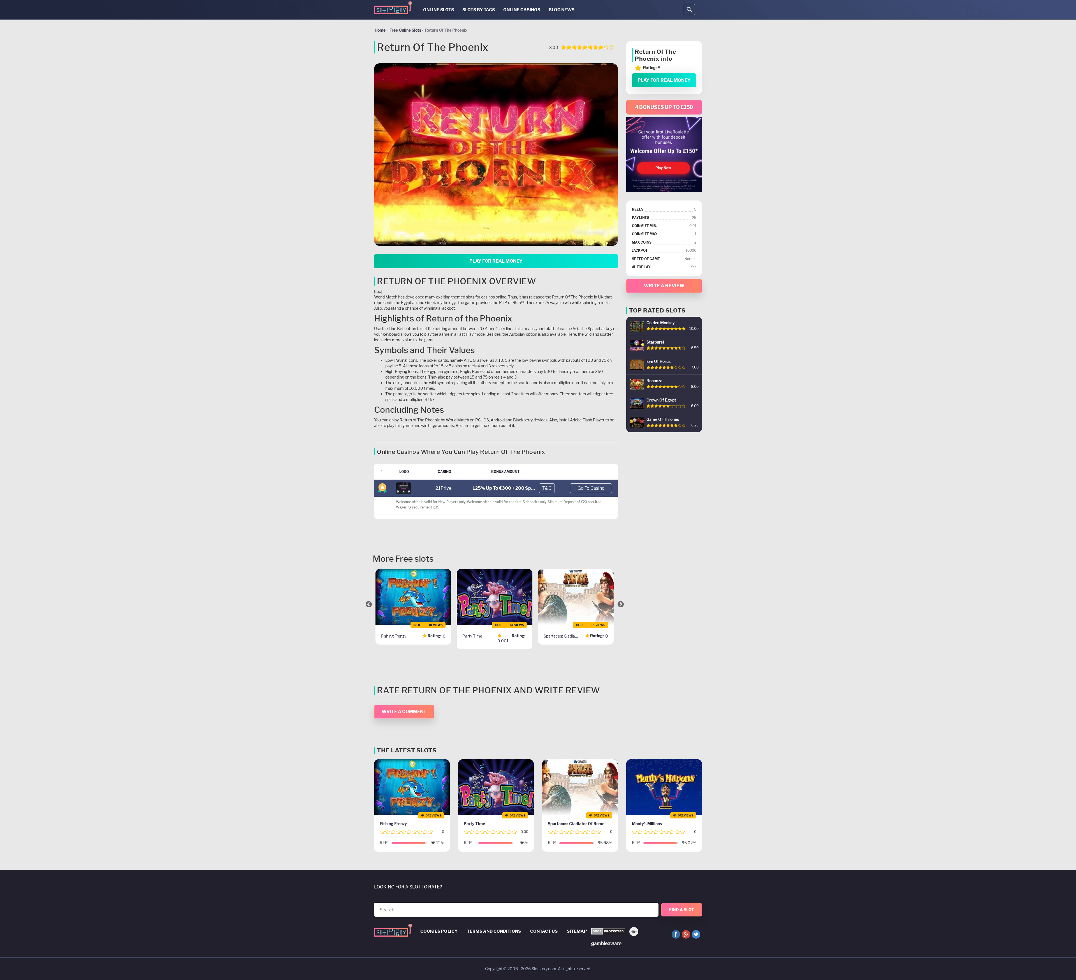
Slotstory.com (544, 968)
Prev (369, 604)
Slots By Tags (478, 9)
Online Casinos (521, 9)
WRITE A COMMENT (404, 711)
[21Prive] (403, 488)
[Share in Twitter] (696, 934)
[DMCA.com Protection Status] (608, 931)
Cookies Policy (439, 931)
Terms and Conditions (494, 931)
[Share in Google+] (686, 934)
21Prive (443, 488)
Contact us (544, 931)
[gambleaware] (606, 943)
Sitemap (577, 931)
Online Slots (438, 9)
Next (621, 604)
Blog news (561, 9)
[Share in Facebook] (676, 934)
